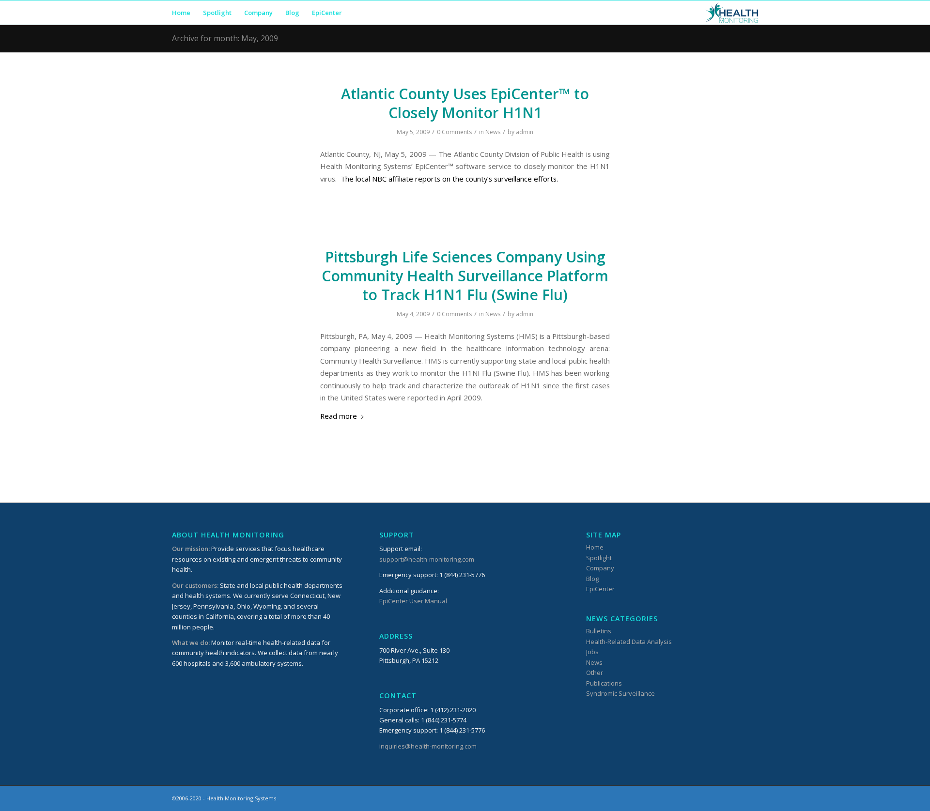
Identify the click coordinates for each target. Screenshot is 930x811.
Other (594, 672)
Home (595, 547)
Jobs (592, 651)
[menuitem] (181, 12)
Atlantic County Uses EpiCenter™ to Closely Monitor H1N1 (465, 103)
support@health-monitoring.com (426, 559)
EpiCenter (600, 588)
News (492, 132)
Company (600, 568)
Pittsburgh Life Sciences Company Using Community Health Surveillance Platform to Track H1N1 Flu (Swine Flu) (465, 276)
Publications (604, 683)
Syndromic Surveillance (620, 693)
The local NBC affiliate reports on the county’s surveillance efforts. (449, 179)
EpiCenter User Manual (413, 601)
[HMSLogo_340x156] (731, 12)
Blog (592, 578)
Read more (338, 416)
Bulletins (598, 631)
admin (524, 132)
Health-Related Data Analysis (629, 641)
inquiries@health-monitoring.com (428, 746)
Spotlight (599, 557)
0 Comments (454, 132)
